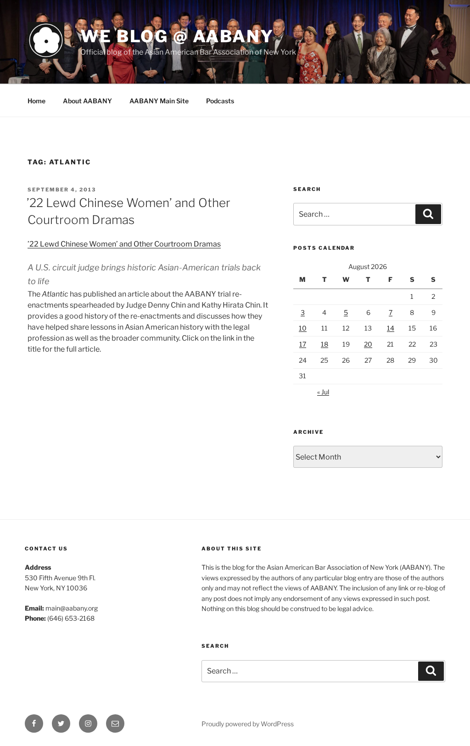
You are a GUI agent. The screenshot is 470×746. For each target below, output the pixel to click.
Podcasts (220, 101)
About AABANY (87, 101)
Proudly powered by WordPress (247, 724)
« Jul (323, 392)
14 (390, 328)
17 (302, 344)
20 (368, 344)
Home (36, 101)
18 (324, 344)
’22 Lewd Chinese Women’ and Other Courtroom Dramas (124, 244)
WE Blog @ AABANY (177, 36)
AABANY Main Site (159, 101)
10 (303, 328)
